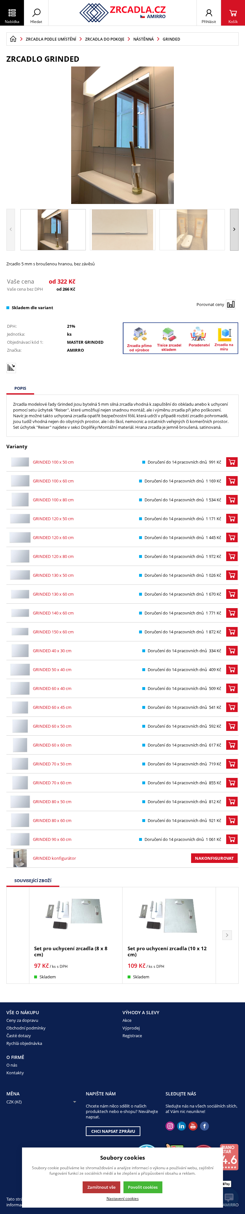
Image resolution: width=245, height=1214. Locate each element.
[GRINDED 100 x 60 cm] (20, 481)
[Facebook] (204, 1126)
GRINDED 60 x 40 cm (52, 688)
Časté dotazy (18, 1035)
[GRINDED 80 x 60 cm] (20, 820)
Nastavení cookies (123, 1198)
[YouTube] (193, 1126)
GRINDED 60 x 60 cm (52, 745)
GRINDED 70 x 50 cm (52, 764)
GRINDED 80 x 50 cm (52, 801)
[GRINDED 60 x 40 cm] (20, 688)
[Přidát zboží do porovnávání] (230, 304)
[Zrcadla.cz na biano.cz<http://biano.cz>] (229, 1157)
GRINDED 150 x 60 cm (53, 632)
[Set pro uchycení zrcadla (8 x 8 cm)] (75, 916)
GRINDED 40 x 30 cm (52, 651)
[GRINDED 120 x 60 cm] (20, 537)
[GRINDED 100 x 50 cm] (20, 462)
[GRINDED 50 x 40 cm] (20, 669)
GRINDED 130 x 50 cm (53, 575)
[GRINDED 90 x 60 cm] (20, 839)
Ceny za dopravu (22, 1020)
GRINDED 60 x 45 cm (52, 707)
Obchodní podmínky (26, 1028)
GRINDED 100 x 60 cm (53, 481)
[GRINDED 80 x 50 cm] (20, 802)
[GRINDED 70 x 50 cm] (20, 764)
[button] (234, 230)
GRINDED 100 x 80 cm (53, 500)
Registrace (132, 1035)
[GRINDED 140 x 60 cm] (20, 613)
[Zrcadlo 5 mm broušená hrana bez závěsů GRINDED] (122, 135)
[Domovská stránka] (13, 39)
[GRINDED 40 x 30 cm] (20, 651)
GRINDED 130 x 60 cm (53, 594)
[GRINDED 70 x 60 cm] (20, 783)
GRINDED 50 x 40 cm (52, 669)
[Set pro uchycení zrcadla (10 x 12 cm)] (169, 916)
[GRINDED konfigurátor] (20, 858)
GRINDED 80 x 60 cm (52, 820)
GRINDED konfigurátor (54, 858)
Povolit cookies (143, 1187)
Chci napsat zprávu (113, 1131)
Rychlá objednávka (24, 1043)
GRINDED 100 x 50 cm (53, 462)
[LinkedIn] (181, 1126)
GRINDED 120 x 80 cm (53, 556)
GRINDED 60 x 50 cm (52, 726)
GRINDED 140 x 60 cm (53, 613)
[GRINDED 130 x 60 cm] (20, 594)
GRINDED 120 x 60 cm (53, 537)
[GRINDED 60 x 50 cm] (20, 726)
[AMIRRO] (123, 13)
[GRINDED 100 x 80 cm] (20, 500)
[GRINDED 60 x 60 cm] (20, 745)
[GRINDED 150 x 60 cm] (20, 632)
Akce (126, 1020)
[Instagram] (170, 1126)
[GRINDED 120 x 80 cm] (20, 556)
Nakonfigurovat (214, 858)
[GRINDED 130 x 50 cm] (20, 575)
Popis (20, 388)
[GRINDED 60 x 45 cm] (20, 707)
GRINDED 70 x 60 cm (52, 783)
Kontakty (15, 1073)
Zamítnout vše (101, 1187)
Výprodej (131, 1028)
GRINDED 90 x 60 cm (52, 839)
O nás (11, 1065)
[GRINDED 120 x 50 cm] (20, 519)
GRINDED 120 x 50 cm (53, 518)
